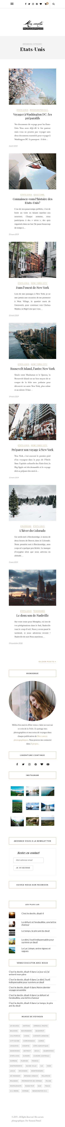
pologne (14, 1081)
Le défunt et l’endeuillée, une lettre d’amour (29, 996)
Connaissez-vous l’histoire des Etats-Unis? (32, 201)
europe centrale (42, 1056)
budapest (40, 1031)
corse (41, 1041)
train (47, 1086)
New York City (39, 283)
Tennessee (39, 611)
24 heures (14, 1026)
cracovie (14, 1046)
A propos (34, 744)
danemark (15, 1051)
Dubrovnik (49, 1051)
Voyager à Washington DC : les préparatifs (32, 116)
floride (24, 1061)
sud (39, 1086)
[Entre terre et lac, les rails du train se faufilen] (17, 806)
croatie (26, 1046)
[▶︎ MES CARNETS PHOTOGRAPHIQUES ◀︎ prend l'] (32, 821)
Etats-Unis (22, 110)
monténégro (37, 1071)
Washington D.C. (39, 110)
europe (26, 1056)
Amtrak (26, 1026)
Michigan (23, 1071)
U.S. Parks (14, 1091)
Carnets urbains (40, 1036)
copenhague (29, 1041)
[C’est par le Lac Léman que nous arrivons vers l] (48, 806)
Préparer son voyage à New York (32, 450)
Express (13, 1061)
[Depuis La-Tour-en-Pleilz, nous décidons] (32, 806)
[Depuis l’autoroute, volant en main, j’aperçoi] (17, 821)
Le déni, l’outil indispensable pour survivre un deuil (29, 981)
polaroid (46, 1076)
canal (27, 1036)
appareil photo (40, 1026)
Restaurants (15, 1086)
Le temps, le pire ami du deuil (35, 931)
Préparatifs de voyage (32, 1081)
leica (12, 1071)
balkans (14, 1031)
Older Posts (47, 662)
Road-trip (29, 1086)
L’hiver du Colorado (32, 531)
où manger (15, 1076)
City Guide (15, 1041)
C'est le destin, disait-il (32, 913)
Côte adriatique (40, 1046)
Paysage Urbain (31, 1076)
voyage (25, 1091)
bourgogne (26, 1031)
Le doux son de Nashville (32, 615)
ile (41, 1066)
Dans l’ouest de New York (32, 287)
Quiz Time (39, 194)
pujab (48, 1081)
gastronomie (16, 1066)
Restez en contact (28, 853)
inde (49, 1066)
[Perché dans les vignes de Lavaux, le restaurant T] (17, 791)
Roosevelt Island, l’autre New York (32, 369)
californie (15, 1036)
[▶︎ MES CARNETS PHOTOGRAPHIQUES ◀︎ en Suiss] (32, 791)
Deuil (37, 1051)
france (35, 1061)
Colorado (26, 526)
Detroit (27, 1051)
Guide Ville (31, 1066)
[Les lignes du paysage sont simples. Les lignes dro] (48, 791)
